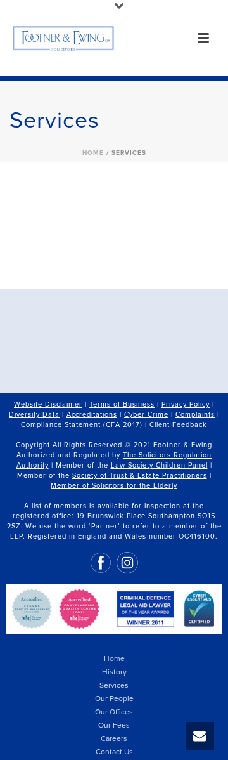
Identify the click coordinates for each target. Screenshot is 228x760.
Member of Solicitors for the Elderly (114, 486)
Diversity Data (34, 414)
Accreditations (91, 414)
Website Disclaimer (48, 404)
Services (114, 685)
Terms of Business (122, 404)
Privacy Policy (186, 404)
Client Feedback (178, 425)
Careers (114, 738)
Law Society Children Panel (159, 465)
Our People (114, 698)
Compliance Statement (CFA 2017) (81, 425)
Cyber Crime (146, 414)
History (114, 671)
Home (93, 153)
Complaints (195, 414)
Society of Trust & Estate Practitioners (139, 475)
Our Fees (114, 725)
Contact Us (114, 751)
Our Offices (114, 711)
